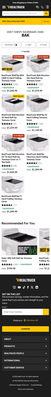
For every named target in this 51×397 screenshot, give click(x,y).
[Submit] (46, 312)
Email (4, 307)
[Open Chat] (37, 7)
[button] (25, 339)
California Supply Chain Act (19, 385)
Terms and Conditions (25, 389)
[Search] (46, 13)
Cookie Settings (36, 385)
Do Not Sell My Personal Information (25, 381)
